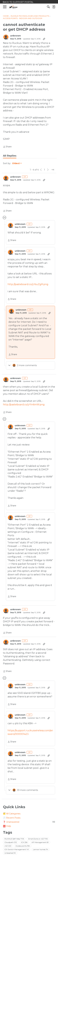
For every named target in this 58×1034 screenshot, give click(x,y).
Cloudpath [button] (10, 842)
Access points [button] (22, 846)
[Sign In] (53, 7)
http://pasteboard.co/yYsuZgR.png (28, 284)
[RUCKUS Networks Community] (13, 6)
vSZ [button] (7, 846)
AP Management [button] (40, 842)
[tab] (9, 155)
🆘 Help (7, 826)
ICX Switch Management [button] (16, 849)
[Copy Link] (44, 38)
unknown (15, 36)
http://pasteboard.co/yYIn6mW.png (24, 404)
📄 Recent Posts (11, 817)
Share (7, 147)
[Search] (48, 7)
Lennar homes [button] (40, 849)
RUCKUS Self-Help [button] (14, 839)
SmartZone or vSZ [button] (38, 839)
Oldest (16, 163)
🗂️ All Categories (11, 813)
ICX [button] (24, 842)
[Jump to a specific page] (52, 169)
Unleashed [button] (10, 853)
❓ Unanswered (29, 822)
